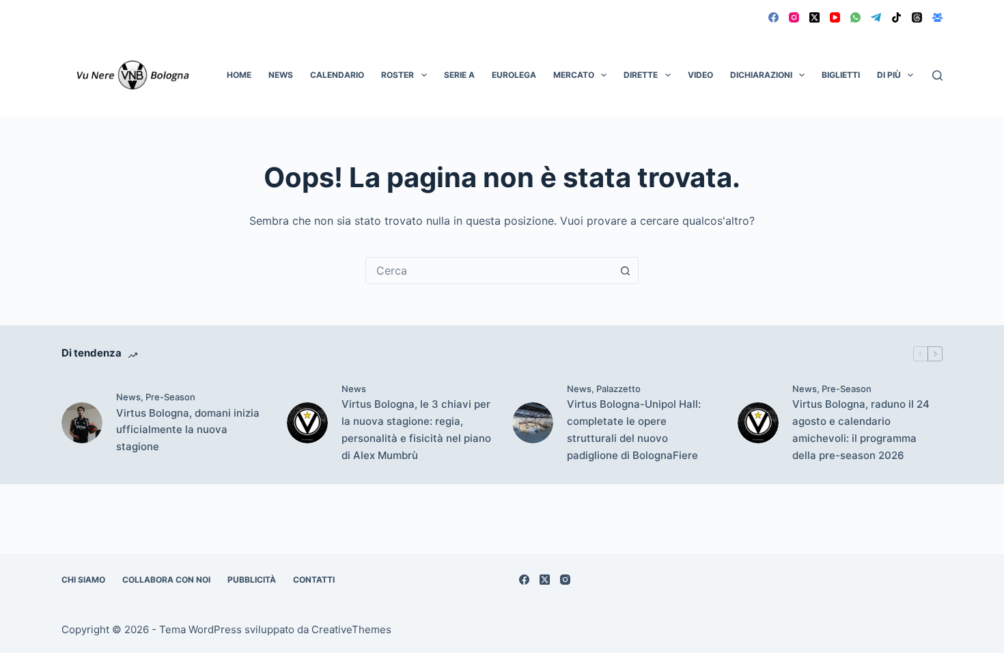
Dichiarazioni (761, 75)
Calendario (337, 75)
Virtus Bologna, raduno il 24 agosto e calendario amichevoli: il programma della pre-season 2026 (861, 429)
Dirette (641, 75)
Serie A (459, 75)
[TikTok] (896, 17)
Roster (397, 75)
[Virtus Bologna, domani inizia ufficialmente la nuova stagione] (81, 422)
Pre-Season (170, 396)
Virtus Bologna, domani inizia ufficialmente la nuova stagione (188, 430)
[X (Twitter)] (814, 17)
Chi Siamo (83, 579)
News (280, 75)
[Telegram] (876, 17)
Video (700, 75)
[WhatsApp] (855, 17)
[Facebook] (773, 17)
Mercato (573, 75)
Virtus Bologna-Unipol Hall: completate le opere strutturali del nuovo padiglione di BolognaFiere (634, 429)
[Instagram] (794, 17)
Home (239, 75)
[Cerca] (937, 75)
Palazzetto (618, 388)
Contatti (314, 579)
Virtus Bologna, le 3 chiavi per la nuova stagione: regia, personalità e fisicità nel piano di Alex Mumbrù (416, 429)
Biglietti (841, 75)
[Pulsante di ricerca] (625, 270)
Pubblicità (251, 579)
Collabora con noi (166, 579)
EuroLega (514, 75)
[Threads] (917, 17)
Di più (889, 75)
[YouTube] (835, 17)
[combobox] (489, 270)
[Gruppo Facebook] (937, 17)
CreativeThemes (351, 629)
